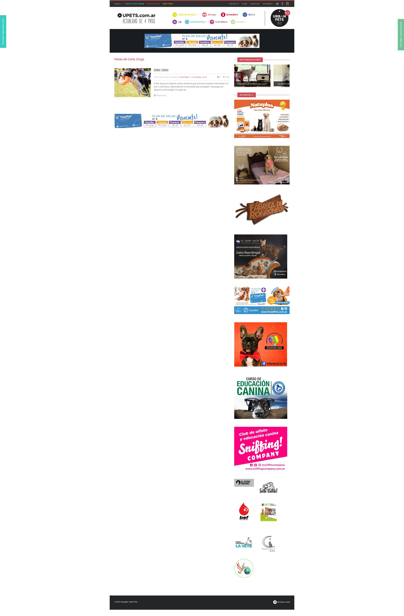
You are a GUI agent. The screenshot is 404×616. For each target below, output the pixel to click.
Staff (244, 4)
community (197, 21)
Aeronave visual (283, 602)
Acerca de (255, 4)
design (212, 14)
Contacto (234, 4)
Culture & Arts (187, 14)
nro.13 (204, 77)
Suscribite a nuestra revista (401, 34)
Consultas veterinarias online (3, 31)
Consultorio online (134, 4)
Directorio (168, 4)
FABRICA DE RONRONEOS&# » (252, 84)
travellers (221, 21)
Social (240, 21)
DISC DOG (161, 70)
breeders (232, 14)
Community (196, 77)
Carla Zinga (184, 77)
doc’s (251, 14)
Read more (161, 95)
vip (180, 21)
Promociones (153, 4)
